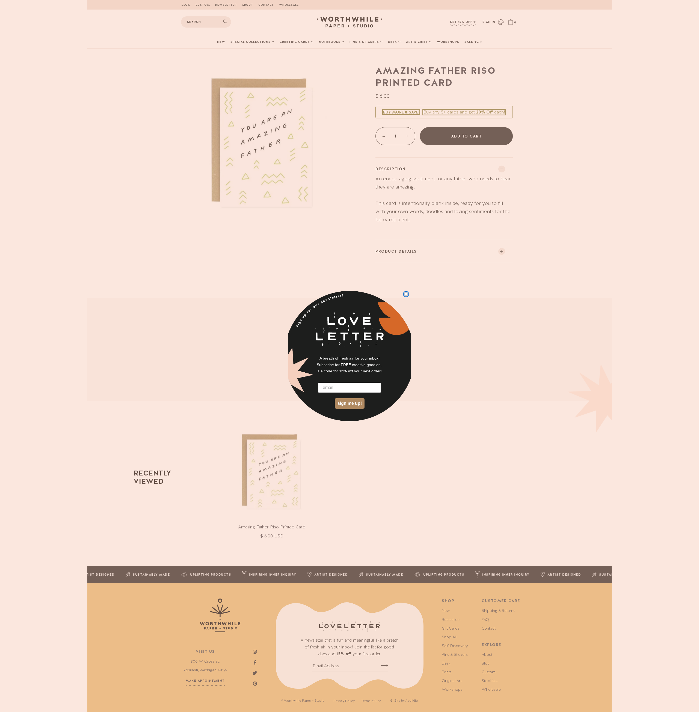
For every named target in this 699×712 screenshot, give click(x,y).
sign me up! (349, 403)
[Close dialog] (406, 294)
